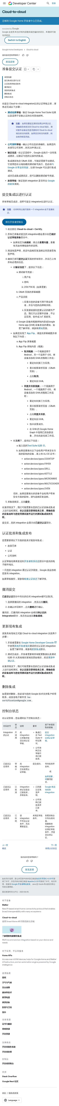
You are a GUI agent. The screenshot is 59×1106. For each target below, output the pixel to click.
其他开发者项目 (22, 646)
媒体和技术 (7, 992)
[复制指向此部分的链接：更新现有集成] (24, 626)
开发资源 (6, 1034)
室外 (4, 1012)
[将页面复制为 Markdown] (33, 69)
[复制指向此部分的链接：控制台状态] (21, 711)
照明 (4, 977)
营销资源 (6, 1029)
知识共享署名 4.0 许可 (45, 879)
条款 (4, 1093)
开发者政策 (7, 1052)
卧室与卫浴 (7, 1007)
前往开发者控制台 (14, 222)
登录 (54, 3)
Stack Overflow (9, 1076)
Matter (5, 905)
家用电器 (6, 997)
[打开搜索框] (48, 3)
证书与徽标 (7, 1024)
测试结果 (12, 112)
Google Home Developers (12, 50)
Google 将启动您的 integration (50, 789)
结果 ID (36, 445)
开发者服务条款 (9, 1047)
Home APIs (7, 955)
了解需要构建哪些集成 (11, 936)
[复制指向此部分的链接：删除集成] (18, 687)
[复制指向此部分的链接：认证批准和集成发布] (34, 533)
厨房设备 (6, 1002)
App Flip (31, 333)
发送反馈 (10, 61)
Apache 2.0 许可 (34, 881)
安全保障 (6, 987)
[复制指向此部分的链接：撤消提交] (18, 589)
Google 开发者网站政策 (21, 884)
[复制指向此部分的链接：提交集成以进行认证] (34, 194)
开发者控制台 (8, 1063)
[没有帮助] (27, 55)
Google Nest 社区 (10, 1081)
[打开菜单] (4, 3)
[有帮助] (23, 55)
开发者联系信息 (32, 561)
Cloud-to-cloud (14, 12)
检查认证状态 (30, 579)
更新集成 (36, 649)
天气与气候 (7, 982)
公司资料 (12, 144)
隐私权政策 (13, 1093)
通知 (40, 328)
